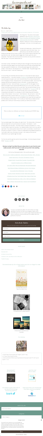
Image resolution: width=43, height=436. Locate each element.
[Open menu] (21, 12)
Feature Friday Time (31, 176)
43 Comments (36, 32)
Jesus (19, 32)
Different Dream (27, 163)
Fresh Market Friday (22, 176)
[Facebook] (15, 199)
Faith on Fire (23, 179)
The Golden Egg (5, 28)
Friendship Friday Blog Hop (13, 179)
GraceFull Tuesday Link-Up (17, 163)
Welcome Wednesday (20, 165)
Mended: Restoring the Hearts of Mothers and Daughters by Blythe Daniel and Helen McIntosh (30, 38)
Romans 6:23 (23, 84)
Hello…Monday (36, 154)
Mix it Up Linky (6, 154)
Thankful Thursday (5, 259)
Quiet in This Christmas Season (7, 249)
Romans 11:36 (8, 141)
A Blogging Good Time (12, 176)
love (23, 32)
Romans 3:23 (24, 77)
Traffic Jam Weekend (30, 179)
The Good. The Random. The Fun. (26, 157)
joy (21, 32)
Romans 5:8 (33, 89)
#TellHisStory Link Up (23, 168)
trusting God (29, 32)
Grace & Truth (26, 181)
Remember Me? (4, 251)
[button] (41, 420)
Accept (21, 431)
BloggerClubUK (11, 160)
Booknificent (33, 181)
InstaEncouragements (15, 154)
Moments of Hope (20, 173)
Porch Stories (32, 168)
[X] (27, 199)
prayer (25, 32)
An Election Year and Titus (6, 254)
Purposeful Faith (30, 160)
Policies (25, 434)
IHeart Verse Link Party (30, 173)
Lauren (4, 30)
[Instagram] (19, 199)
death (6, 32)
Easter (9, 32)
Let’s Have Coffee (11, 165)
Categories (21, 414)
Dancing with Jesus (18, 181)
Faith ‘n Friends (10, 181)
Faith (12, 32)
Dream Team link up (13, 157)
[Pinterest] (23, 199)
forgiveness (15, 32)
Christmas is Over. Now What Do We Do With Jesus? (11, 256)
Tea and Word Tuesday (21, 160)
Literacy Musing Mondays (26, 154)
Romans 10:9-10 (24, 95)
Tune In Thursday (29, 171)
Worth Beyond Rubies (13, 168)
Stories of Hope (11, 173)
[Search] (39, 409)
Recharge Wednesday (31, 165)
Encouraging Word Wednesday (17, 171)
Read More (18, 215)
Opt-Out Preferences (19, 434)
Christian (3, 32)
